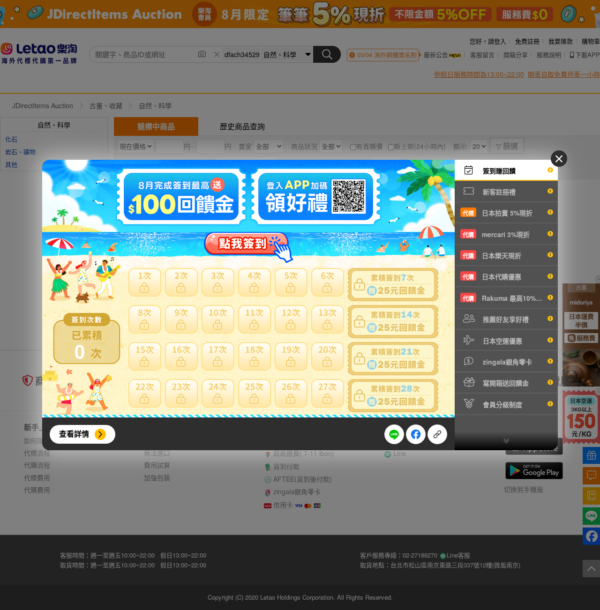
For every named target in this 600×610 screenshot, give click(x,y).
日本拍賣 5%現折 (497, 212)
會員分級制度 (501, 404)
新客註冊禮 (498, 191)
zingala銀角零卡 (506, 361)
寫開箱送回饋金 (505, 382)
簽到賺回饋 (498, 170)
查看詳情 (74, 433)
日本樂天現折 (492, 255)
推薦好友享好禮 (505, 319)
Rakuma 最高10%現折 (506, 298)
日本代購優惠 (492, 276)
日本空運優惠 (501, 340)
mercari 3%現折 (496, 234)
